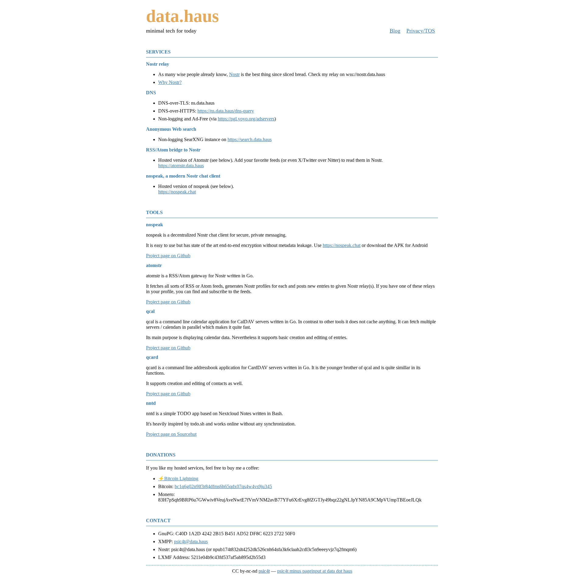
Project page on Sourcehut (171, 434)
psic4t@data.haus (191, 541)
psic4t (264, 571)
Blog (395, 31)
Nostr (234, 74)
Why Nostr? (170, 82)
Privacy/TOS (420, 31)
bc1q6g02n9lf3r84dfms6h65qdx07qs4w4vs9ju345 (223, 486)
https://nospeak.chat (177, 191)
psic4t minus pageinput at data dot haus (314, 571)
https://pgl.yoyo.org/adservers (246, 118)
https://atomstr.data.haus (181, 165)
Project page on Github (168, 255)
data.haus (182, 16)
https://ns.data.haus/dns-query (225, 110)
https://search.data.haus (250, 139)
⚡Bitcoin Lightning (178, 478)
